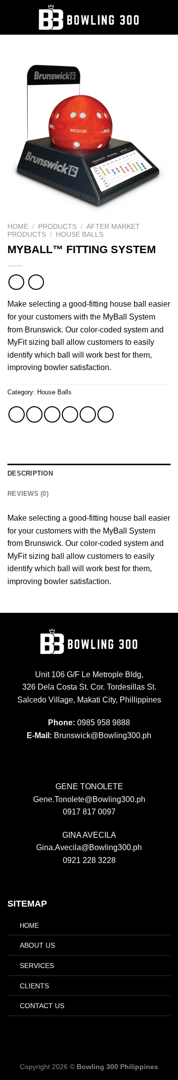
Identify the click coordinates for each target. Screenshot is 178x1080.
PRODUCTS (57, 226)
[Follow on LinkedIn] (107, 759)
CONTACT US (42, 1006)
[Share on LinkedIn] (105, 414)
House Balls (79, 234)
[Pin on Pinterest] (88, 414)
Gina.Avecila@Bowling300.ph (89, 847)
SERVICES (37, 966)
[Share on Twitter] (52, 414)
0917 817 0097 (89, 812)
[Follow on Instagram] (83, 759)
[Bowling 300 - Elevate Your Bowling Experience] (89, 17)
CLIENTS (34, 986)
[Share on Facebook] (34, 414)
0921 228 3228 (89, 860)
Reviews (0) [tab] (27, 493)
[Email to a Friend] (70, 414)
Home (17, 226)
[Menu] (165, 17)
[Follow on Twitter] (95, 759)
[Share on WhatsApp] (16, 414)
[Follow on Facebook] (71, 759)
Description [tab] (30, 473)
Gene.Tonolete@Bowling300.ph (89, 799)
